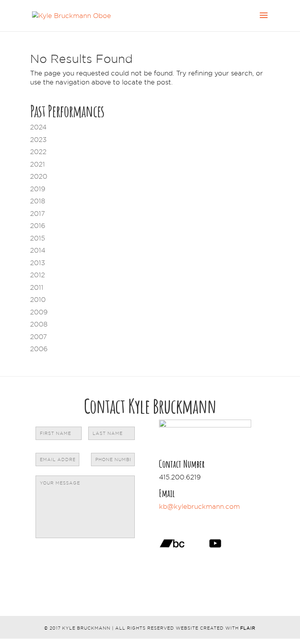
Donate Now (194, 518)
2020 (38, 176)
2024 (38, 127)
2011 (36, 287)
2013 (37, 262)
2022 (38, 151)
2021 (37, 164)
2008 (39, 324)
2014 (37, 250)
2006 (39, 348)
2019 (37, 188)
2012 (37, 274)
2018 (37, 201)
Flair (247, 628)
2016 (37, 225)
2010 (38, 299)
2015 (37, 238)
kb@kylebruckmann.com (199, 506)
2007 (38, 336)
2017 (37, 213)
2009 (39, 312)
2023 (38, 139)
